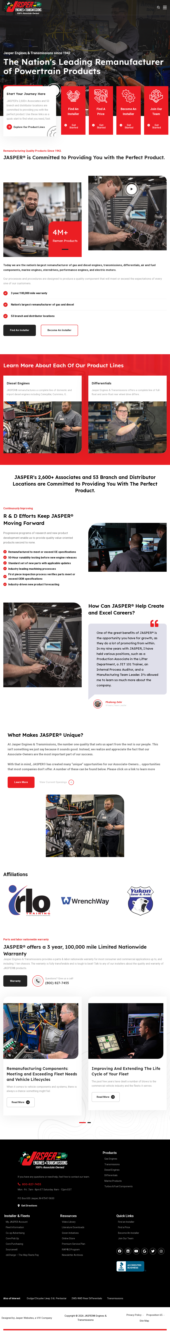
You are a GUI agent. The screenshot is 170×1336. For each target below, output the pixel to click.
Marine (97, 383)
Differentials (16, 383)
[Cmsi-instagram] (161, 1251)
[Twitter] (153, 1251)
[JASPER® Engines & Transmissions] (22, 7)
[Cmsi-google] (144, 1251)
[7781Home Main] (125, 1031)
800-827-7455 (31, 1184)
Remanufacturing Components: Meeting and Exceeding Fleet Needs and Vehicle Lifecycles (42, 1074)
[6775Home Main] (127, 427)
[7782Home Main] (40, 1031)
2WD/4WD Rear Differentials (87, 1298)
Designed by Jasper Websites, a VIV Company (27, 1317)
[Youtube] (136, 1251)
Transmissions (115, 1298)
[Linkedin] (128, 1251)
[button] (65, 249)
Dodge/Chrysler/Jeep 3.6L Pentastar (47, 1298)
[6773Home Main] (42, 427)
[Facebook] (119, 1251)
